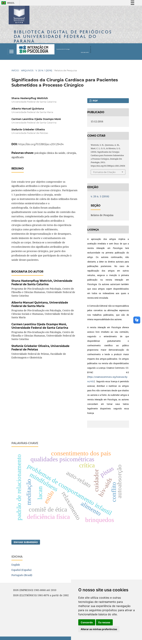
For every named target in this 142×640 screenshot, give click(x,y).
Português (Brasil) (21, 575)
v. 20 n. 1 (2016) (44, 70)
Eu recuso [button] (104, 622)
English (15, 564)
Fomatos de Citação (104, 172)
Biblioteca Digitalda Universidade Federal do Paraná (63, 36)
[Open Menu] (11, 51)
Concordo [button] (87, 622)
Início (15, 70)
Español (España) (21, 570)
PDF (95, 100)
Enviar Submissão (26, 542)
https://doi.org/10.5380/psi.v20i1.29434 (41, 144)
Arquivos (27, 70)
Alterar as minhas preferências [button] (99, 629)
